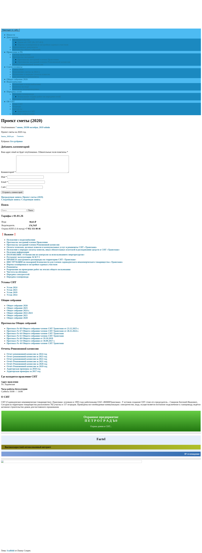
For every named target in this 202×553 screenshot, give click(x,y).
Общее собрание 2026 (17, 79)
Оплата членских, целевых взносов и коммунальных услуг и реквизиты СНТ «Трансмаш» (52, 247)
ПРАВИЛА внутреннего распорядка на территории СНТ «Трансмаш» (41, 259)
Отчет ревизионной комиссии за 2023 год (27, 356)
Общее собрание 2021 (17, 315)
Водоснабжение (14, 82)
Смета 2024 (17, 69)
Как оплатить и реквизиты (25, 77)
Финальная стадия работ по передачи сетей (39, 96)
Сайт (3, 187)
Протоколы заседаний (23, 57)
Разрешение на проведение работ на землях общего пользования (38, 269)
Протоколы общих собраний (26, 49)
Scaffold (10, 550)
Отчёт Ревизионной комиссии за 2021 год (27, 361)
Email (4, 182)
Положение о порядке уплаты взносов (31, 74)
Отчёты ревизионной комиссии (27, 64)
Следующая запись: (20, 199)
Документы (12, 37)
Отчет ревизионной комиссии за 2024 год (27, 354)
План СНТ (17, 104)
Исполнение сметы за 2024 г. (26, 72)
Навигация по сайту (10, 30)
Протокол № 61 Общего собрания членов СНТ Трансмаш (35, 336)
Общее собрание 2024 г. (18, 310)
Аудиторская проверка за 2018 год (23, 369)
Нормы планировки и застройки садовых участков (43, 45)
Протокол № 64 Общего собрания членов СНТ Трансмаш (35, 333)
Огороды (16, 106)
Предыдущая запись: (22, 197)
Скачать (20, 136)
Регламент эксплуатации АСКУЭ (23, 257)
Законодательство (21, 40)
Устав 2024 (12, 287)
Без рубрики (16, 141)
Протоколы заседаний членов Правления (38, 59)
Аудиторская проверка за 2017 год (23, 371)
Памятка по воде (20, 87)
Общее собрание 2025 (17, 308)
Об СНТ (11, 101)
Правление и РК (15, 52)
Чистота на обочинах (17, 272)
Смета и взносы (14, 67)
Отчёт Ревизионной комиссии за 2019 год (27, 366)
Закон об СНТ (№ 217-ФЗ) (30, 42)
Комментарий (8, 172)
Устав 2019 (12, 292)
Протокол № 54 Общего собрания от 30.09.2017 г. (31, 341)
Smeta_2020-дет (7, 136)
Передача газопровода (23, 94)
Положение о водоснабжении (26, 84)
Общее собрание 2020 (17, 318)
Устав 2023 (12, 290)
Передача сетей (14, 91)
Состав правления (21, 54)
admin (47, 127)
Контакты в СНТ (26, 111)
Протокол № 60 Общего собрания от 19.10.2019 (30, 338)
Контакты (17, 109)
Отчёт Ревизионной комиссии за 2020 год (27, 364)
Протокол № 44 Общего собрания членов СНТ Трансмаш (35, 343)
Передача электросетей (23, 99)
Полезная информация (23, 114)
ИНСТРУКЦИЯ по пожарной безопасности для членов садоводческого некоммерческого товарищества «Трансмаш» (65, 262)
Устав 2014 (12, 295)
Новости (11, 35)
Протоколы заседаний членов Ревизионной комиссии (44, 62)
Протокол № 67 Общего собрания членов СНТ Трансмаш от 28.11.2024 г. (43, 331)
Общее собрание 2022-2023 (20, 313)
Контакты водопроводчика (25, 89)
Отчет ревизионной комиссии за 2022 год (27, 359)
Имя (4, 177)
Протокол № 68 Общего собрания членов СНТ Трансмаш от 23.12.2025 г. (43, 328)
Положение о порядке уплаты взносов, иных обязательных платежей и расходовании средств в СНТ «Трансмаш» (63, 249)
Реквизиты (12, 267)
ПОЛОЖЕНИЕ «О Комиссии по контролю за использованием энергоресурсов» (46, 254)
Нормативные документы (25, 47)
